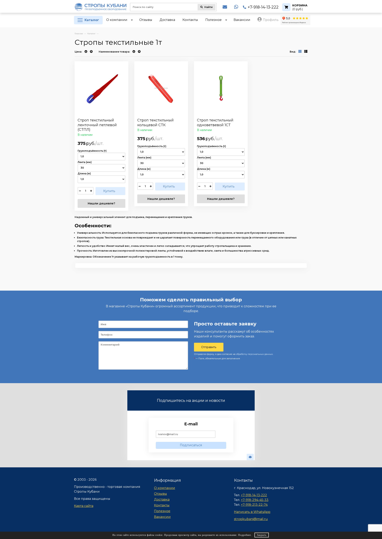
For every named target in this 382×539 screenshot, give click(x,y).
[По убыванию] (86, 51)
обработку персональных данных (254, 354)
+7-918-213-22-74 (254, 505)
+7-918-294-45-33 (254, 500)
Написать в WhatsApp (252, 512)
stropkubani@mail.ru (251, 519)
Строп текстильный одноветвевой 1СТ (215, 122)
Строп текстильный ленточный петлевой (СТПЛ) (97, 125)
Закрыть (261, 535)
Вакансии (162, 517)
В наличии (85, 135)
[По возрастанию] (91, 51)
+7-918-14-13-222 (263, 7)
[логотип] (100, 7)
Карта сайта (83, 506)
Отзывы (160, 494)
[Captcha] (250, 457)
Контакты (162, 505)
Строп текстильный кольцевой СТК (155, 122)
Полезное (162, 511)
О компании (164, 488)
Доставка (162, 499)
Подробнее (244, 535)
